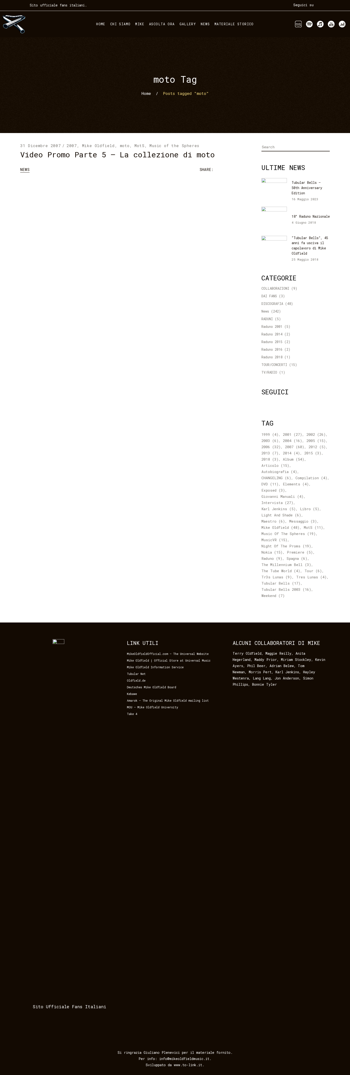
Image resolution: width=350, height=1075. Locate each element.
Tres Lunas (311, 577)
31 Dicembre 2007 (40, 145)
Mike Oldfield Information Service (155, 667)
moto (125, 145)
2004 (292, 440)
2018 (270, 459)
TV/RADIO (269, 372)
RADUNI (267, 319)
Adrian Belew (282, 666)
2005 (316, 440)
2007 (72, 145)
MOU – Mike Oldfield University (152, 707)
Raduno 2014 (271, 334)
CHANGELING (276, 477)
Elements (296, 484)
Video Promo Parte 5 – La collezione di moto (117, 154)
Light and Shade (281, 515)
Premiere (300, 552)
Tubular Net (136, 674)
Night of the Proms (286, 546)
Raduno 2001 (271, 326)
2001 (292, 434)
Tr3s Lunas (276, 577)
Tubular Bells (280, 583)
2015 (312, 453)
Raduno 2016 (271, 349)
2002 (316, 434)
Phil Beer (256, 666)
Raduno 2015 (271, 341)
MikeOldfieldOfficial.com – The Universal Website (168, 654)
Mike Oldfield (98, 145)
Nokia (272, 552)
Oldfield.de (136, 680)
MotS (139, 145)
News (25, 169)
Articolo (275, 465)
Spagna (297, 558)
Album (293, 459)
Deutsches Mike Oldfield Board (151, 687)
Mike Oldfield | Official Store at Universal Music (168, 660)
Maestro (273, 521)
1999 (270, 434)
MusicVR (274, 539)
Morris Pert (260, 672)
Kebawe (132, 694)
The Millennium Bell (286, 564)
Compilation (311, 477)
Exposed (273, 490)
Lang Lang (262, 678)
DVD (270, 484)
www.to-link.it (188, 1065)
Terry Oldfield (247, 653)
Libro (309, 508)
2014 (291, 453)
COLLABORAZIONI (275, 288)
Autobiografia (279, 471)
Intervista (277, 502)
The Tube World (280, 570)
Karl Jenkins (278, 508)
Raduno (271, 558)
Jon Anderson (287, 678)
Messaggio (303, 521)
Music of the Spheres (174, 145)
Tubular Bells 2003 (286, 589)
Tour (313, 570)
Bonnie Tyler (264, 684)
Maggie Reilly (278, 653)
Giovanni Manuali (282, 496)
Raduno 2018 (271, 357)
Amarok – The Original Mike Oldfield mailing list (168, 700)
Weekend (273, 595)
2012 (317, 446)
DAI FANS (269, 296)
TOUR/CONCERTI (274, 364)
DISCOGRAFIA (272, 303)
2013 (270, 453)
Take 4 (132, 714)
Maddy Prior (266, 659)
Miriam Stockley (296, 659)
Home (146, 93)
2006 (271, 446)
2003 (270, 440)
